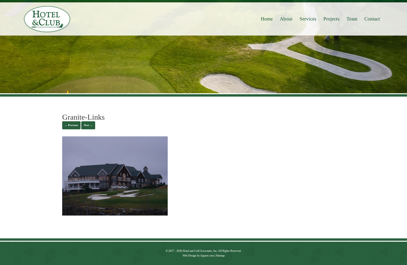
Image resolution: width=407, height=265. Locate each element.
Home (267, 19)
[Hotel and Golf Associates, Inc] (47, 19)
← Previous (71, 125)
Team (351, 19)
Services (308, 19)
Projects (331, 19)
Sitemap (220, 255)
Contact (372, 19)
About (286, 19)
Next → (88, 125)
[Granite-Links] (115, 214)
